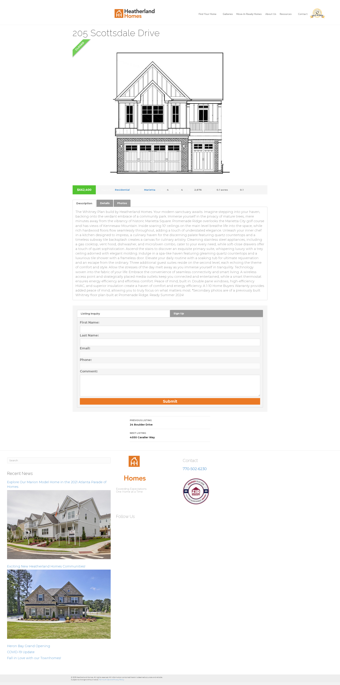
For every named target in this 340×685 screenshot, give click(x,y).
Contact (303, 14)
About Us (270, 14)
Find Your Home (207, 14)
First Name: (89, 322)
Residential (122, 189)
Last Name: (89, 335)
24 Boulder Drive (141, 422)
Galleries (228, 14)
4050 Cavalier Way (142, 435)
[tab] (84, 203)
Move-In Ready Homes (249, 14)
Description (84, 203)
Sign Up (179, 313)
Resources (286, 14)
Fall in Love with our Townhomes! (34, 658)
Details (105, 203)
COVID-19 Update (21, 652)
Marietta (149, 189)
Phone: (86, 360)
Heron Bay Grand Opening (28, 646)
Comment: (89, 371)
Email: (85, 348)
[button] (120, 525)
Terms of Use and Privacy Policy (111, 680)
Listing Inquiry (90, 313)
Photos (122, 203)
